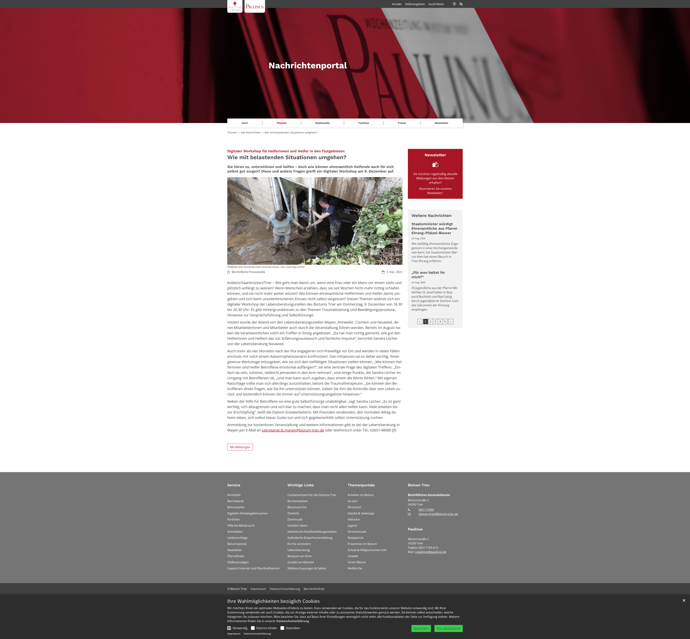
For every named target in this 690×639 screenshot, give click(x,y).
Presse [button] (402, 123)
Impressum (233, 633)
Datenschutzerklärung (292, 621)
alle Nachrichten (251, 132)
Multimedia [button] (322, 123)
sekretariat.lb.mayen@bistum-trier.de (293, 430)
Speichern (421, 628)
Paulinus (415, 529)
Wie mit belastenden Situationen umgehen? (290, 132)
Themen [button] (282, 123)
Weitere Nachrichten (431, 215)
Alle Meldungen (240, 447)
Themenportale (361, 485)
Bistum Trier (419, 485)
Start (245, 123)
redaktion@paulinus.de (430, 552)
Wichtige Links (301, 485)
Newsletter (441, 123)
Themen (232, 132)
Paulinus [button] (363, 123)
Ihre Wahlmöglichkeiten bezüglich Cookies (273, 601)
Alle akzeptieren (449, 628)
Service (233, 485)
